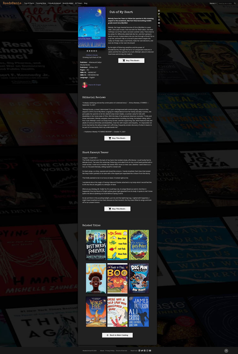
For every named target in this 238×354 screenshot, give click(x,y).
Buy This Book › (133, 60)
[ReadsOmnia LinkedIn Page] (139, 350)
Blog (85, 3)
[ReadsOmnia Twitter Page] (142, 350)
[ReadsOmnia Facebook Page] (145, 350)
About (102, 350)
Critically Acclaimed (54, 3)
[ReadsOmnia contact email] (150, 350)
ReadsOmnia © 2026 (90, 350)
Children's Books (92, 55)
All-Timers (78, 3)
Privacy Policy (109, 350)
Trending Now (41, 3)
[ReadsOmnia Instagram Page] (147, 350)
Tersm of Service (121, 350)
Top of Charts (29, 3)
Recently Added (68, 3)
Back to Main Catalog (119, 335)
